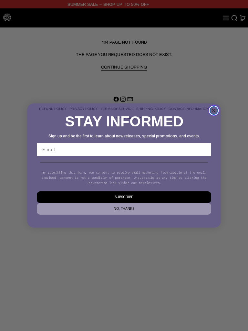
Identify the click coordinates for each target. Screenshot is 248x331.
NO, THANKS (124, 208)
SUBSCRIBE (124, 197)
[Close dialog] (214, 110)
